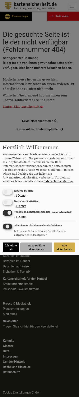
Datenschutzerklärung (58, 181)
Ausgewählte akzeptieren (36, 247)
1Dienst (20, 195)
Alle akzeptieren (64, 247)
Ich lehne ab (11, 247)
